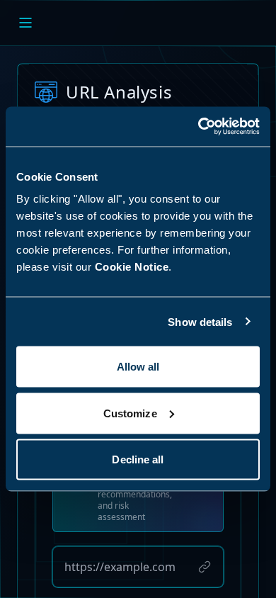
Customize (130, 413)
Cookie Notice (132, 267)
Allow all (138, 367)
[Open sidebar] (25, 23)
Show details (200, 321)
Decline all (137, 459)
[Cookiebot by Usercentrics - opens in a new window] (198, 127)
